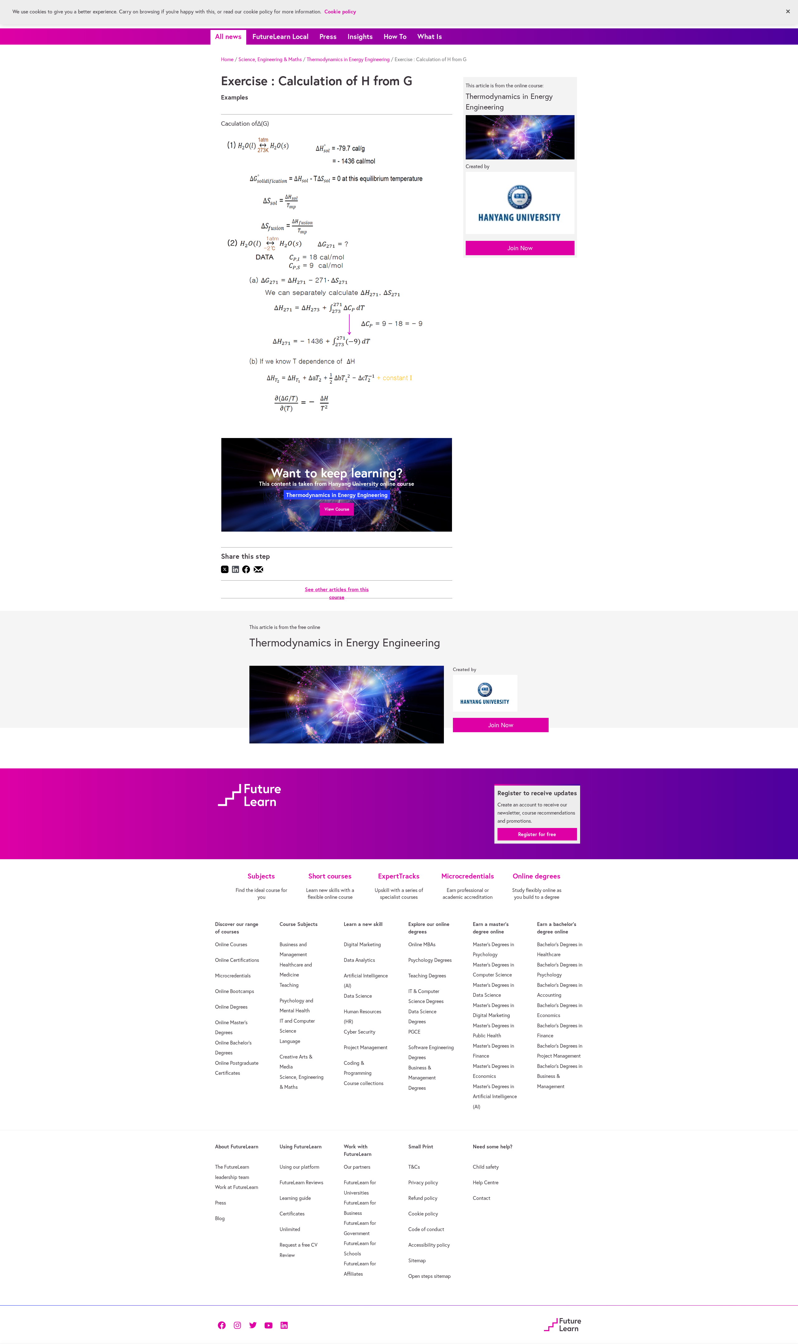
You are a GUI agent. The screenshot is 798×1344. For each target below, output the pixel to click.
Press (328, 36)
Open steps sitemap (429, 1276)
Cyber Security (359, 1032)
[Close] (788, 11)
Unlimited (290, 1229)
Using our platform (299, 1167)
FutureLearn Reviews (301, 1182)
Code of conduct (426, 1229)
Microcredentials (233, 975)
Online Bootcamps (234, 991)
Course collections (363, 1083)
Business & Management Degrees (422, 1077)
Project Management (365, 1047)
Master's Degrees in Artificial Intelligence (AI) (495, 1096)
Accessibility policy (429, 1245)
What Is (429, 36)
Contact (481, 1198)
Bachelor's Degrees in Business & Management (559, 1076)
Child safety (486, 1167)
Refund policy (422, 1198)
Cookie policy (423, 1213)
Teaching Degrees (427, 975)
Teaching (289, 985)
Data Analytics (359, 960)
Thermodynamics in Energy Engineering (348, 59)
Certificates (292, 1213)
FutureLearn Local (280, 36)
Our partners (357, 1167)
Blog (220, 1218)
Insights (360, 36)
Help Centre (485, 1182)
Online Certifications (237, 960)
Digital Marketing (362, 944)
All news (228, 36)
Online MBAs (421, 944)
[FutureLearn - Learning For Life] (562, 1324)
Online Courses (231, 944)
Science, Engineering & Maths (270, 59)
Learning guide (295, 1198)
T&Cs (414, 1167)
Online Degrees (231, 1007)
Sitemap (417, 1260)
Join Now (520, 248)
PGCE (414, 1032)
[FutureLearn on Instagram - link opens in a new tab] (237, 1325)
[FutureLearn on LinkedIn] (284, 1325)
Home (227, 59)
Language (290, 1041)
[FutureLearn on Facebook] (223, 1325)
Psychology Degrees (430, 960)
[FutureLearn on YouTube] (268, 1325)
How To (395, 36)
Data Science (358, 996)
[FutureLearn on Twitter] (253, 1325)
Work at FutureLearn (236, 1187)
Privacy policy (423, 1182)
